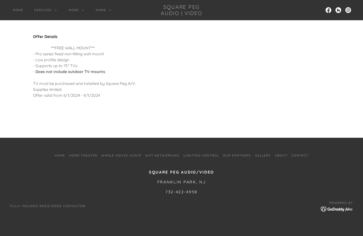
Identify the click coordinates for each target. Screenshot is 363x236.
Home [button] (60, 155)
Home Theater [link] (83, 155)
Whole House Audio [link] (121, 155)
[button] (44, 10)
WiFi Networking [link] (162, 155)
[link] (181, 13)
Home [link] (18, 10)
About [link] (281, 155)
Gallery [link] (263, 155)
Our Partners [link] (237, 155)
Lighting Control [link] (201, 155)
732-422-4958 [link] (181, 191)
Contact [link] (299, 155)
